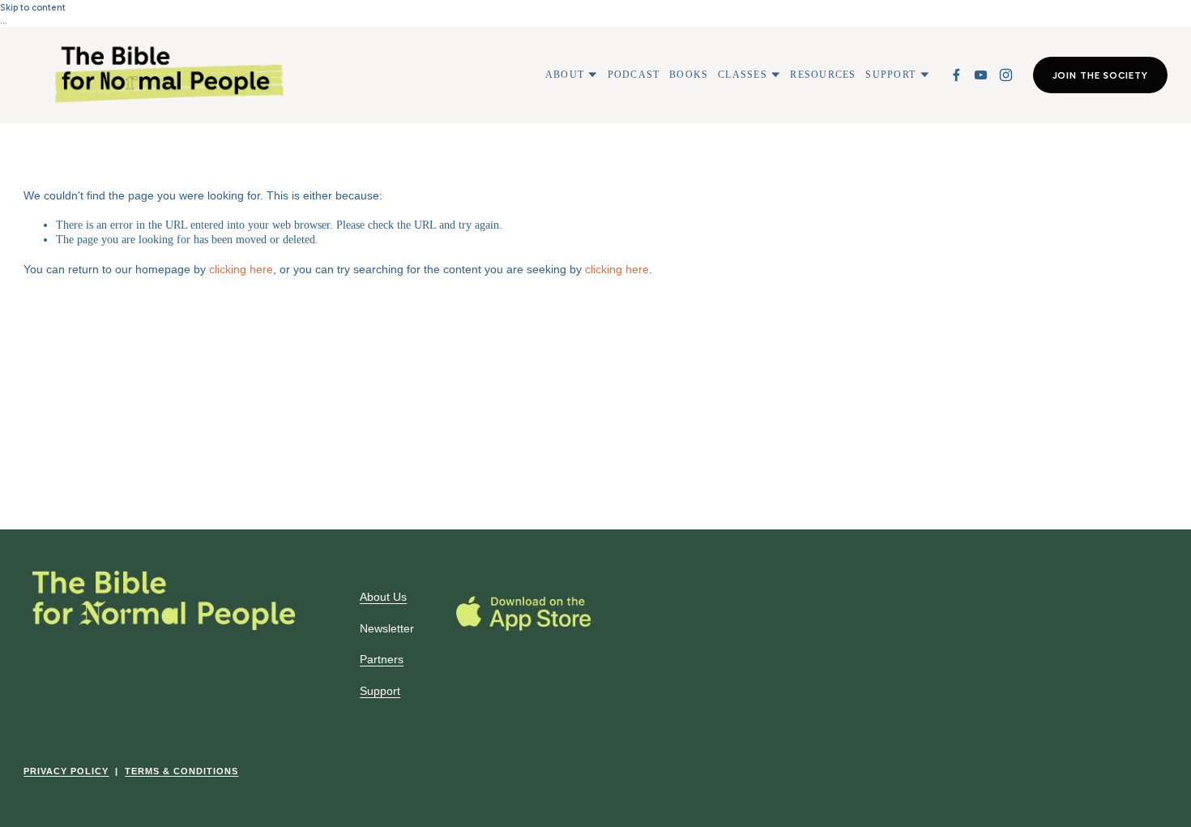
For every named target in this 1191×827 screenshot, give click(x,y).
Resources (823, 74)
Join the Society (1100, 74)
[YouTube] (980, 75)
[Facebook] (956, 75)
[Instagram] (1006, 75)
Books (688, 74)
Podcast (634, 74)
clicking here (241, 269)
